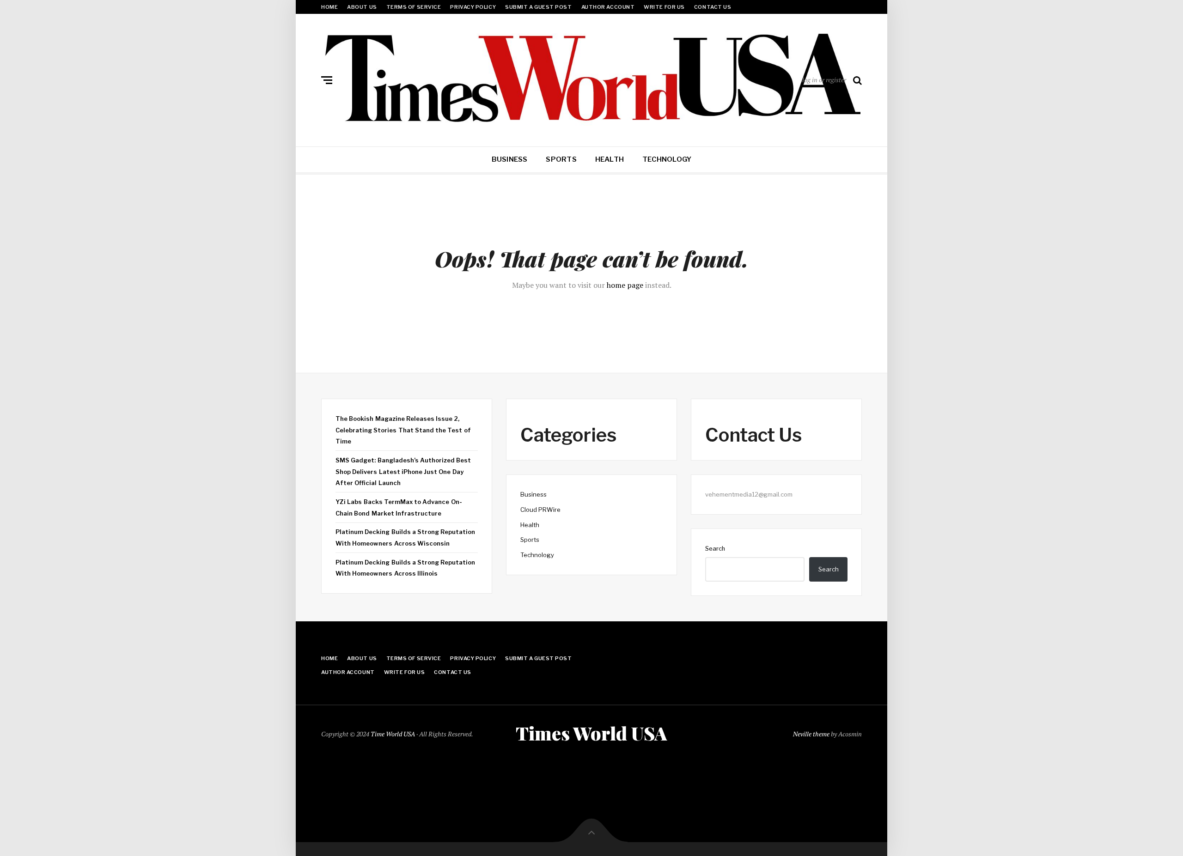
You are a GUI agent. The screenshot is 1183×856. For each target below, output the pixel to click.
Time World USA (393, 733)
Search (715, 548)
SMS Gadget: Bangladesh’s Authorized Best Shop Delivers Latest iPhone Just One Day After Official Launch (403, 471)
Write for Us (664, 7)
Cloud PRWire (540, 509)
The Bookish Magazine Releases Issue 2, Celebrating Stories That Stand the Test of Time (403, 430)
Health (609, 159)
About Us (362, 7)
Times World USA (591, 733)
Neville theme (811, 733)
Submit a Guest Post (538, 7)
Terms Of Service (413, 7)
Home (329, 7)
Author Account (608, 7)
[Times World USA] (591, 78)
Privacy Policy (473, 7)
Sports (561, 159)
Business (510, 159)
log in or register (824, 79)
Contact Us (713, 7)
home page (625, 285)
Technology (666, 159)
